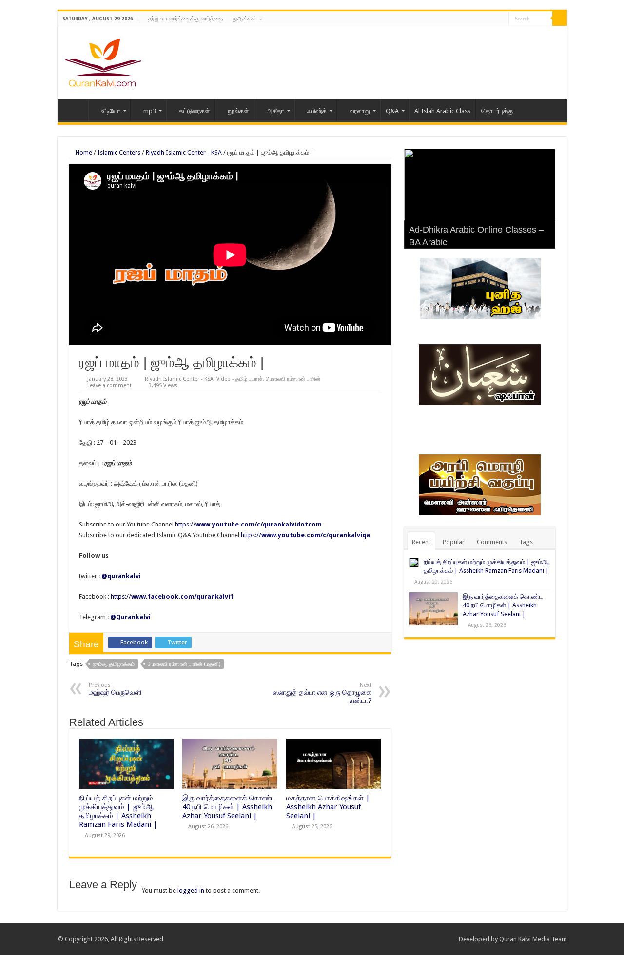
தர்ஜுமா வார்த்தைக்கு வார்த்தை (185, 18)
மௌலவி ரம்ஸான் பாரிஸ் (293, 379)
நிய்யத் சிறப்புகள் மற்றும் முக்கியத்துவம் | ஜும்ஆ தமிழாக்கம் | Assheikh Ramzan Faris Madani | (118, 811)
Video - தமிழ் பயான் (239, 379)
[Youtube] (501, 19)
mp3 (149, 111)
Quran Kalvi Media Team (533, 939)
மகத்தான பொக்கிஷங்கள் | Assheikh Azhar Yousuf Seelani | (328, 807)
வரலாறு (360, 111)
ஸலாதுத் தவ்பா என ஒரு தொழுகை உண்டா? (322, 693)
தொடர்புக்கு (497, 111)
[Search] (559, 18)
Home (75, 109)
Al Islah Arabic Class (442, 111)
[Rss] (473, 19)
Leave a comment (109, 385)
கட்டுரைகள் (194, 111)
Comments (492, 542)
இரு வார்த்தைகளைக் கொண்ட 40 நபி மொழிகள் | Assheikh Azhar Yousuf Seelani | (228, 807)
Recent (421, 542)
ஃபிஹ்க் (317, 111)
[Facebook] (483, 19)
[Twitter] (492, 19)
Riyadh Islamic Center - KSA (184, 152)
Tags (526, 542)
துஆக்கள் (244, 18)
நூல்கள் (238, 111)
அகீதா (275, 111)
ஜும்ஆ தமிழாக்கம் (114, 664)
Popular (454, 542)
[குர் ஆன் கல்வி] (103, 61)
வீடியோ (110, 111)
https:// (248, 524)
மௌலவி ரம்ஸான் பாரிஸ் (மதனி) (184, 664)
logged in (190, 890)
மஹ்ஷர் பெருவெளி (115, 689)
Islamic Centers (119, 152)
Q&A (392, 111)
